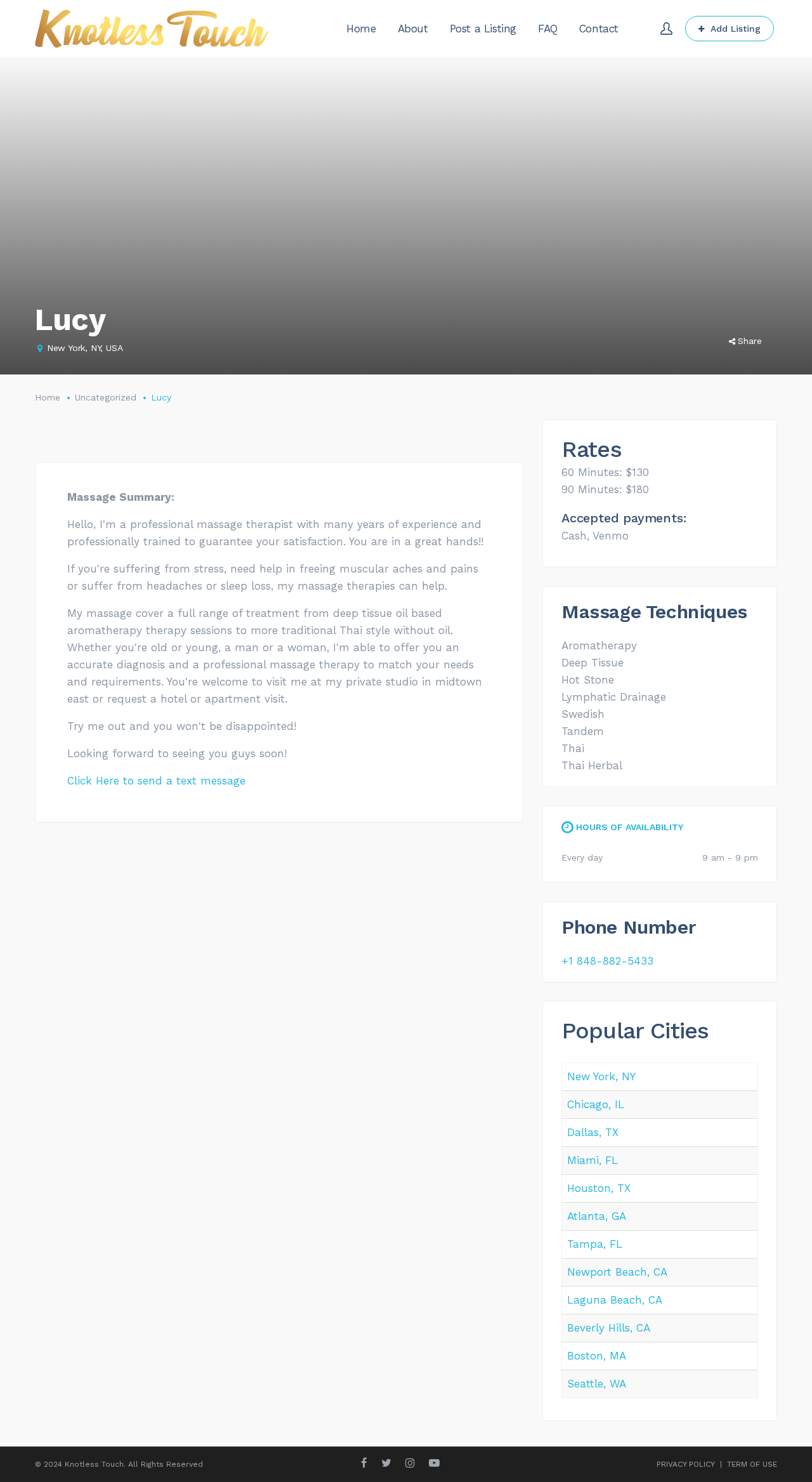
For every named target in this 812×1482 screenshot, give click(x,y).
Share (750, 341)
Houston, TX (599, 1188)
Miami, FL (592, 1160)
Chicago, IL (595, 1104)
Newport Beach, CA (617, 1272)
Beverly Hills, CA (608, 1327)
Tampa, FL (594, 1244)
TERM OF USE (752, 1464)
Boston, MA (596, 1355)
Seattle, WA (596, 1383)
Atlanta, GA (596, 1216)
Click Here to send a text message (156, 780)
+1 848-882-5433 (607, 961)
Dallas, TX (593, 1132)
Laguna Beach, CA (614, 1299)
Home (47, 397)
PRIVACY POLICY (686, 1464)
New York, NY (601, 1076)
